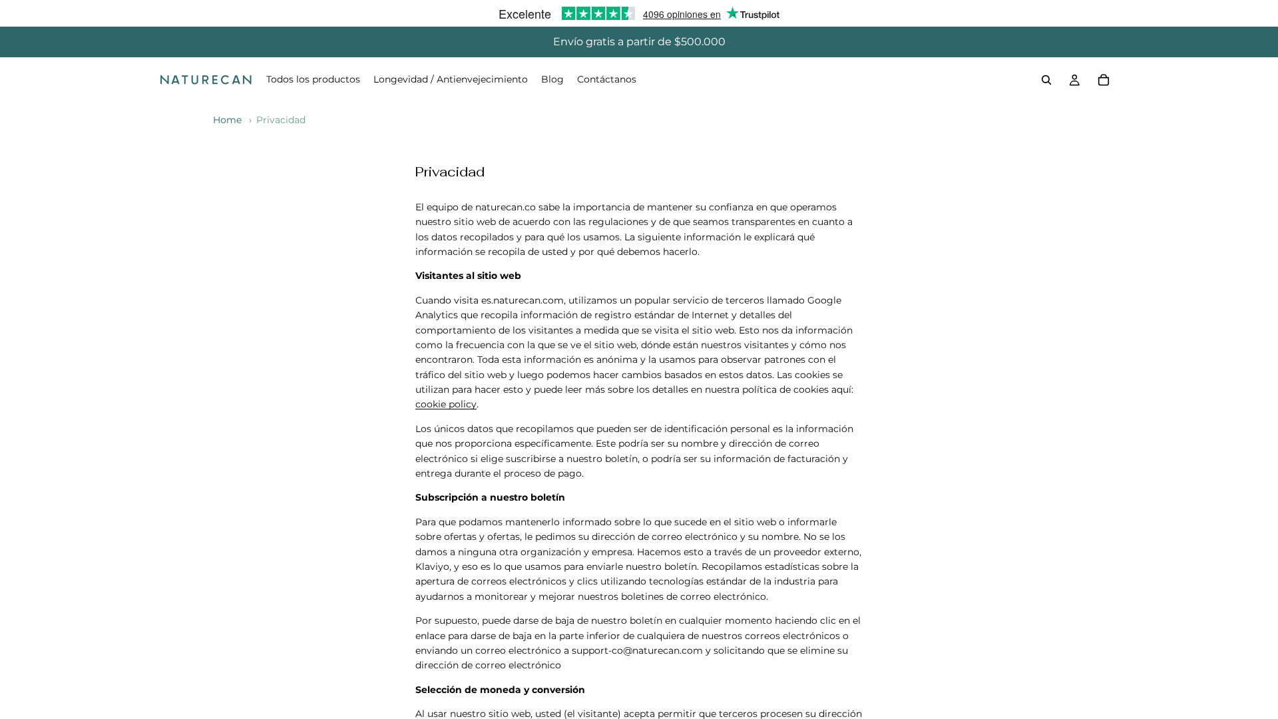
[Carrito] (1103, 80)
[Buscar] (1046, 80)
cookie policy (446, 404)
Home (227, 120)
